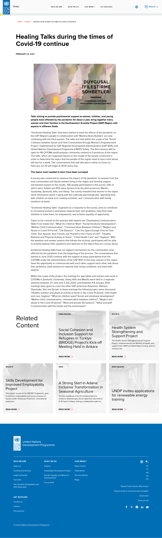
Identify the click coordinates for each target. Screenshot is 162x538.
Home (19, 22)
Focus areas (49, 482)
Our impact (90, 7)
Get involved (106, 7)
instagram (137, 507)
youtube (147, 507)
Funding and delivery (22, 470)
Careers (17, 506)
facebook (126, 507)
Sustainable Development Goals (57, 470)
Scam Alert (143, 495)
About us (17, 466)
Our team (17, 479)
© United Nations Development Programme (31, 525)
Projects (47, 466)
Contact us (18, 502)
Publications (80, 470)
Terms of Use (143, 500)
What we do (73, 7)
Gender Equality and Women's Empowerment (56, 476)
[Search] (147, 471)
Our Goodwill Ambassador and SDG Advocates (26, 485)
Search (141, 6)
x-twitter (131, 507)
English (152, 7)
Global (136, 6)
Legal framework (20, 475)
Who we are (56, 7)
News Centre (80, 466)
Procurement (19, 511)
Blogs (77, 479)
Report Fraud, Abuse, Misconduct (134, 486)
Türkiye (16, 6)
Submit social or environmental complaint (131, 491)
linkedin (142, 507)
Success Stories (81, 475)
